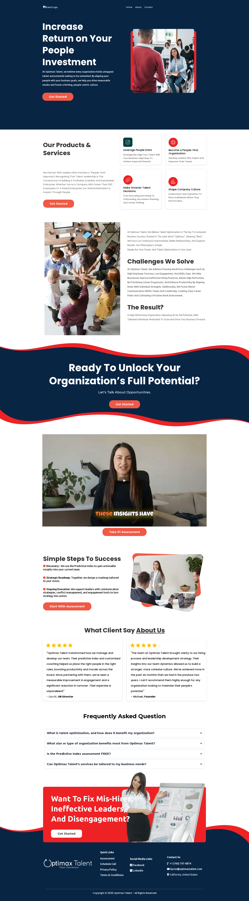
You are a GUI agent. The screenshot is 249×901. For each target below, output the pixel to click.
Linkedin (138, 870)
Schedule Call (108, 863)
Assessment (107, 858)
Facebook (139, 865)
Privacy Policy (108, 869)
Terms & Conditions (112, 875)
